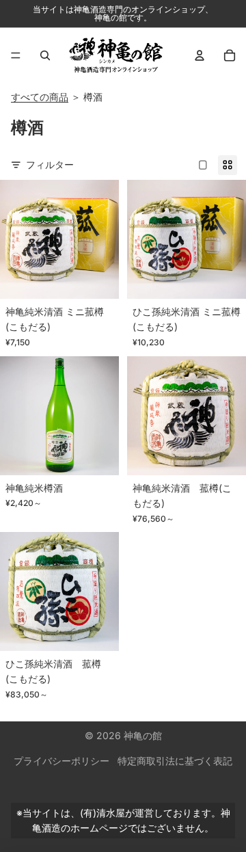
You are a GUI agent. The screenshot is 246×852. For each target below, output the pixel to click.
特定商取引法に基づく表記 (175, 761)
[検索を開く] (45, 55)
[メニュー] (15, 55)
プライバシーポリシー (61, 761)
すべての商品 (39, 97)
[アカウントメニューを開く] (199, 55)
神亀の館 (143, 735)
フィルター (50, 164)
